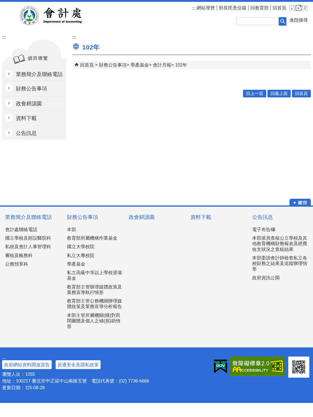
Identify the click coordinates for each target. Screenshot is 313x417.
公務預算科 (16, 264)
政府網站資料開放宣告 (27, 364)
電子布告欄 (263, 229)
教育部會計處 (58, 15)
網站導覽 (205, 7)
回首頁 (279, 7)
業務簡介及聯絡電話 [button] (39, 74)
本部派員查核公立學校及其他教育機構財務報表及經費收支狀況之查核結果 (279, 243)
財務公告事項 (113, 64)
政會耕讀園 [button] (29, 104)
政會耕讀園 (142, 217)
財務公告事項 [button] (31, 89)
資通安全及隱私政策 (78, 364)
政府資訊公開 (266, 277)
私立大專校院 (80, 255)
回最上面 (279, 93)
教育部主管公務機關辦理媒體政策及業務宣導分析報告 (94, 303)
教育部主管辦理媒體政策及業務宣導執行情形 (94, 289)
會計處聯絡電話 (21, 229)
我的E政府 (220, 366)
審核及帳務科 (19, 255)
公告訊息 (262, 217)
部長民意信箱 (232, 7)
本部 (71, 229)
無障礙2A (257, 366)
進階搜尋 (298, 20)
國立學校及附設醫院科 (28, 238)
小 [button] (292, 7)
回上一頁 (254, 93)
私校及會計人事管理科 (28, 246)
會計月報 (162, 64)
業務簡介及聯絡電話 (28, 217)
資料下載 (200, 217)
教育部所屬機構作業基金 (92, 238)
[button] (282, 21)
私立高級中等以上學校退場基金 (94, 275)
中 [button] (298, 8)
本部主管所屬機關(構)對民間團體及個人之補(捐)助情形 (93, 321)
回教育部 (259, 7)
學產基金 (140, 64)
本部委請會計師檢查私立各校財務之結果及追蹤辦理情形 (279, 263)
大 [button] (304, 7)
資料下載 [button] (26, 118)
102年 (181, 64)
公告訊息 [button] (26, 133)
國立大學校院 (80, 246)
